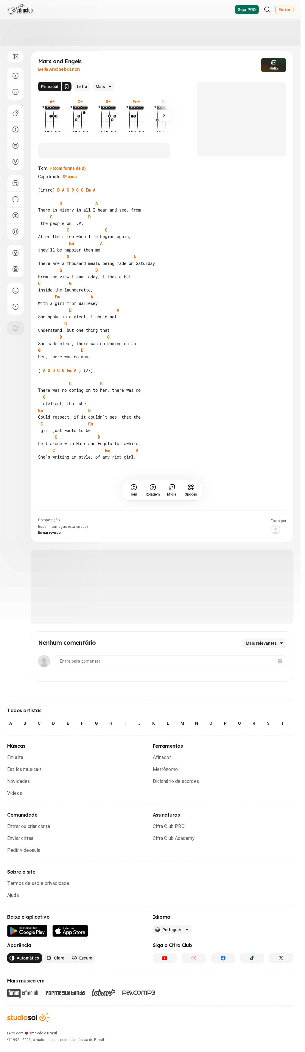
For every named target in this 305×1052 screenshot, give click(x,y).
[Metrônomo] (15, 269)
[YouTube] (165, 958)
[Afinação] (15, 162)
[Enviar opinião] (15, 290)
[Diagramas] (15, 199)
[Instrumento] (15, 113)
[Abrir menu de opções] (15, 57)
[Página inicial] (20, 9)
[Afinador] (15, 253)
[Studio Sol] (28, 1017)
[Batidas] (15, 231)
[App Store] (70, 931)
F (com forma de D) (67, 168)
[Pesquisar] (267, 10)
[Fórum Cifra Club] (22, 993)
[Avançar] (164, 115)
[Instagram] (194, 958)
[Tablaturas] (15, 183)
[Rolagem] (15, 76)
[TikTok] (252, 958)
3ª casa (70, 176)
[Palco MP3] (138, 993)
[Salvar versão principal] (66, 86)
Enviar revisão (49, 532)
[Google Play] (27, 931)
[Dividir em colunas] (15, 92)
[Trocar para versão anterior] (15, 307)
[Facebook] (223, 958)
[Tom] (15, 129)
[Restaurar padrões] (15, 328)
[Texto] (15, 215)
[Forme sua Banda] (65, 992)
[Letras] (103, 992)
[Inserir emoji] (280, 661)
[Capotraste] (15, 145)
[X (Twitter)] (281, 958)
